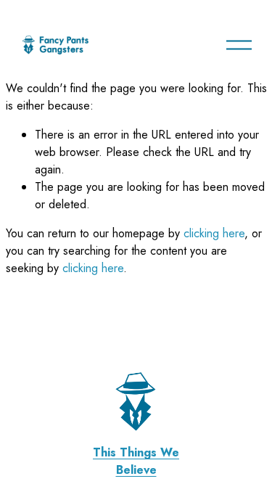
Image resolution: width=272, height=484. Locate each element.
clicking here (214, 233)
